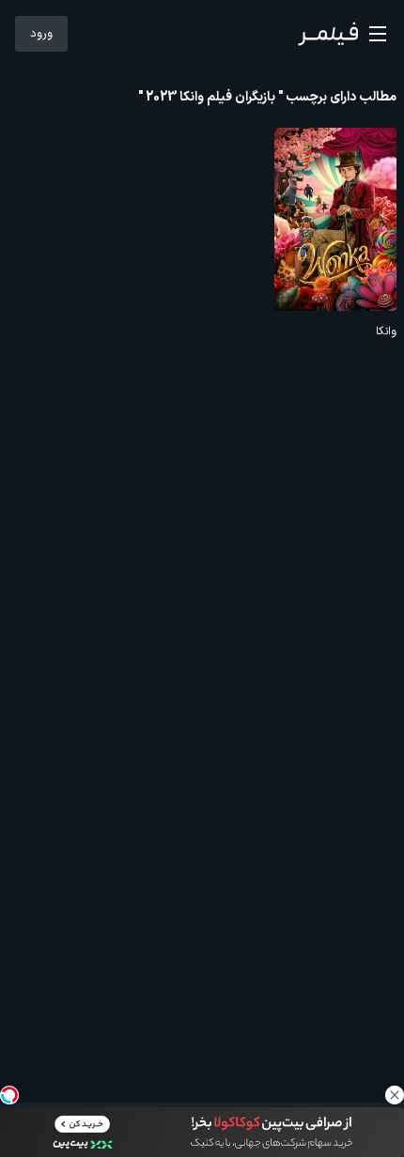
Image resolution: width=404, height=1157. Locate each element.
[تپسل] (9, 1095)
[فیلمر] (328, 34)
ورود (41, 33)
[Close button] (394, 1095)
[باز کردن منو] (377, 34)
